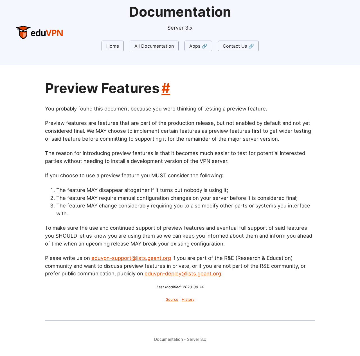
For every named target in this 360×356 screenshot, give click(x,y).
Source (172, 299)
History (188, 299)
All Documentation (154, 46)
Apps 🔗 (198, 46)
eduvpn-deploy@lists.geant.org (183, 273)
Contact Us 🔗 (238, 46)
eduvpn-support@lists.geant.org (131, 258)
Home (112, 46)
